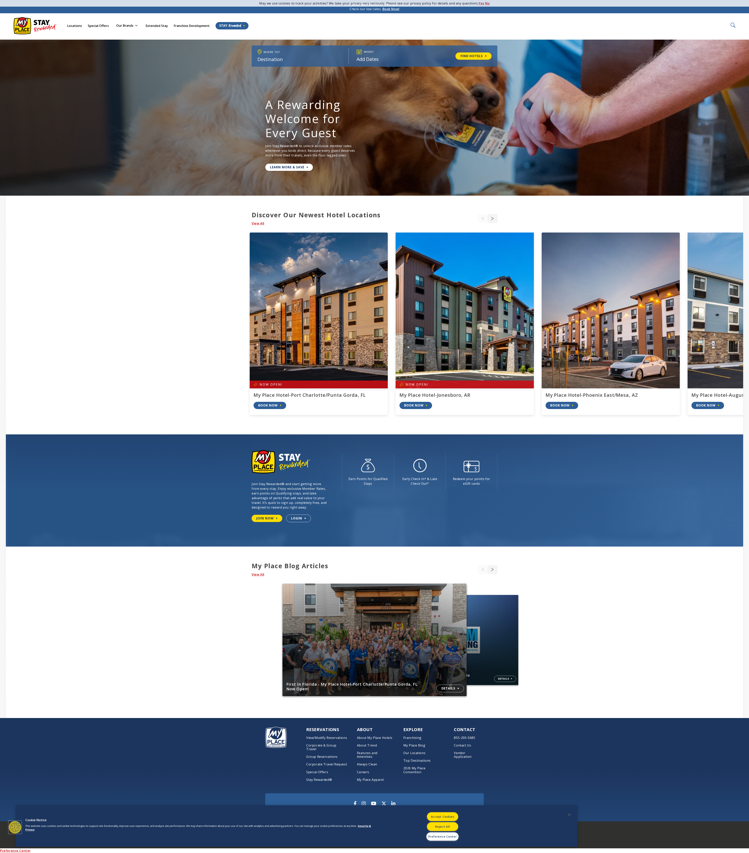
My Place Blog (414, 745)
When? (369, 52)
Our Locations (414, 753)
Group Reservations (322, 757)
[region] (296, 826)
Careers (363, 772)
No (487, 3)
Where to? (272, 52)
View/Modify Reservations (326, 738)
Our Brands (124, 25)
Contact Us (462, 745)
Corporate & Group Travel (321, 747)
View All (258, 223)
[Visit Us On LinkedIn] (393, 803)
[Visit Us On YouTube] (373, 803)
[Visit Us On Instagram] (364, 803)
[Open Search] (732, 25)
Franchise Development (192, 26)
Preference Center (15, 851)
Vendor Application (463, 755)
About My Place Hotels (374, 738)
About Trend (367, 745)
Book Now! (390, 9)
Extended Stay (157, 26)
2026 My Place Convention (414, 770)
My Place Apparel (370, 780)
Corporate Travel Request (326, 764)
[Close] (569, 814)
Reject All (442, 826)
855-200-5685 (464, 738)
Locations (74, 26)
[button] (492, 218)
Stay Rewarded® (319, 780)
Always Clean (367, 764)
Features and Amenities (367, 755)
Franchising (412, 738)
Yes (481, 3)
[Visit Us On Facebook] (355, 803)
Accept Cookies (442, 816)
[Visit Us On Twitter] (384, 803)
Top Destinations (417, 760)
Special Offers (98, 26)
